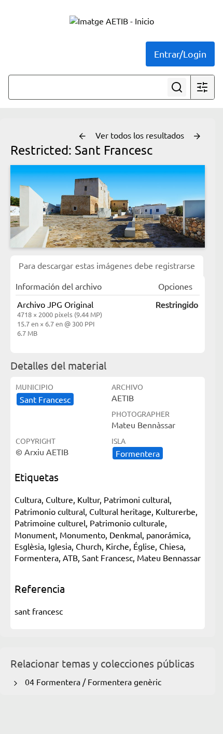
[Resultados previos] (82, 136)
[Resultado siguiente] (197, 136)
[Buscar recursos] (177, 87)
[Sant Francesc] (107, 206)
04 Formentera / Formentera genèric (91, 681)
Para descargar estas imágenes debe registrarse (107, 265)
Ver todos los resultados (140, 135)
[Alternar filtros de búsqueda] (202, 87)
